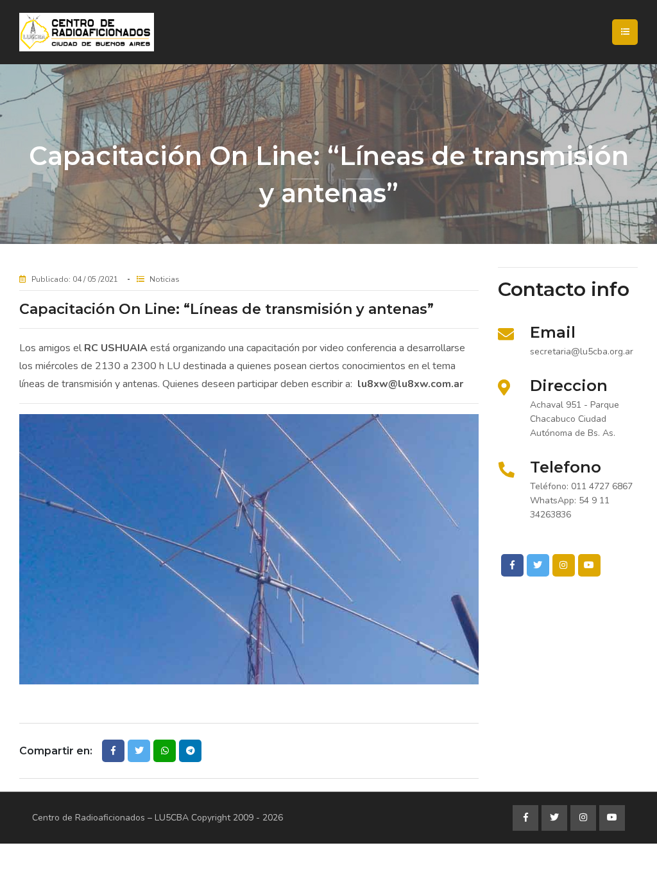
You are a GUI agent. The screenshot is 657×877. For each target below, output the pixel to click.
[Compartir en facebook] (113, 751)
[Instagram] (563, 565)
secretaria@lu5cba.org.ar (581, 351)
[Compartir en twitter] (139, 751)
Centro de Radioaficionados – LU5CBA (110, 818)
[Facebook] (512, 565)
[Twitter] (538, 565)
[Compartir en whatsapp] (164, 751)
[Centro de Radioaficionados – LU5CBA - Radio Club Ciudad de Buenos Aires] (131, 32)
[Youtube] (589, 565)
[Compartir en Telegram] (190, 751)
